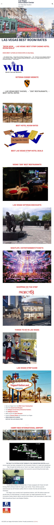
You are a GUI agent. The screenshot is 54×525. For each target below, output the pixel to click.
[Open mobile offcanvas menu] (1, 4)
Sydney (36, 521)
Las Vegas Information (27, 29)
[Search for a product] (52, 3)
